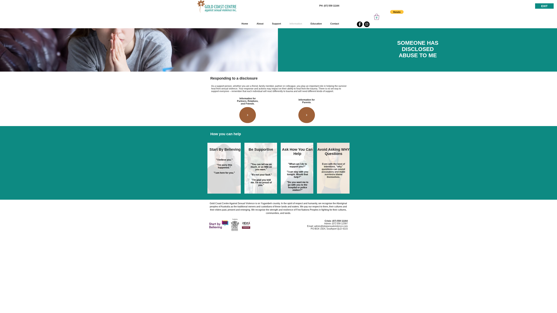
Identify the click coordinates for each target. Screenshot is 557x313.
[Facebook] (359, 24)
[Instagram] (367, 24)
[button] (397, 12)
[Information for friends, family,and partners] (247, 115)
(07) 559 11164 (340, 221)
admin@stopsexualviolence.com (331, 226)
